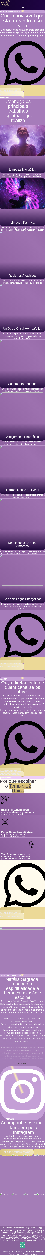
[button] (22, 8)
